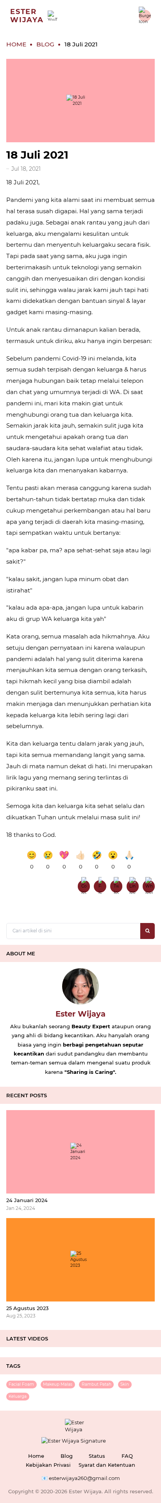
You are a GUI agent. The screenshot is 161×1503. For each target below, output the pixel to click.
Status (97, 1456)
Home (36, 1456)
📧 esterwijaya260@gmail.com (80, 1478)
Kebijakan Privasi (48, 1465)
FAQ (127, 1456)
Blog (67, 1456)
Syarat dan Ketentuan (107, 1465)
